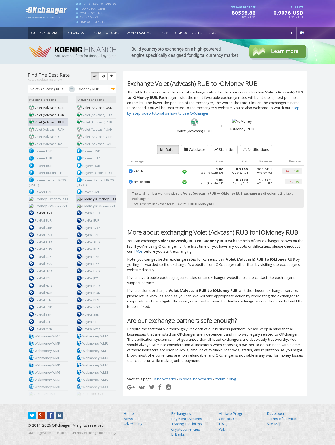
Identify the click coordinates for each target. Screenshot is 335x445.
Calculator (196, 149)
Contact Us (228, 418)
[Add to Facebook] (160, 387)
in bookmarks (165, 378)
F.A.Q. (223, 423)
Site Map (274, 423)
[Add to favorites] (113, 89)
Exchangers (75, 33)
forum (220, 378)
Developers (277, 413)
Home (128, 413)
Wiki (222, 429)
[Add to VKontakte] (142, 387)
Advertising (132, 423)
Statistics (226, 149)
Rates (170, 149)
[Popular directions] (103, 76)
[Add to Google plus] (131, 387)
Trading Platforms (104, 33)
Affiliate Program (233, 413)
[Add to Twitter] (151, 387)
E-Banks (162, 33)
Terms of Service (281, 418)
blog (232, 378)
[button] (291, 33)
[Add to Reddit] (168, 387)
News (212, 33)
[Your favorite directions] (111, 76)
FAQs (138, 251)
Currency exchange (45, 33)
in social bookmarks (195, 378)
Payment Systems (138, 33)
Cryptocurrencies (188, 33)
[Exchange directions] (95, 76)
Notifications (258, 149)
